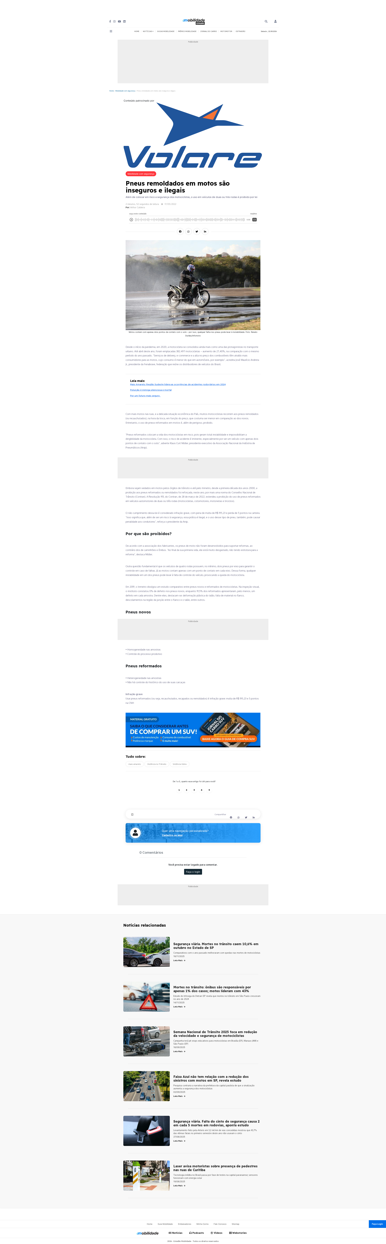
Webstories (239, 1232)
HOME (136, 31)
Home (111, 91)
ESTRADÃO (240, 31)
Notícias (176, 1232)
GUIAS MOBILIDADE (165, 31)
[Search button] (266, 21)
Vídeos (217, 1232)
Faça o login (193, 871)
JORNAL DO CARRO (208, 31)
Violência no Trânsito (156, 764)
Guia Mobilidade (165, 1224)
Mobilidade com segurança (125, 91)
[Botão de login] (275, 21)
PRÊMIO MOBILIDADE (187, 31)
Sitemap (235, 1224)
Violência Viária (180, 764)
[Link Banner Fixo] (193, 730)
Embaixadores (184, 1224)
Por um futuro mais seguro (145, 395)
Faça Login (377, 1224)
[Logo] (194, 21)
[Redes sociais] (110, 21)
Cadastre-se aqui (172, 835)
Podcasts (198, 1232)
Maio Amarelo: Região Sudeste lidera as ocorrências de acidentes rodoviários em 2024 (178, 384)
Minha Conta (202, 1224)
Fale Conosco (220, 1224)
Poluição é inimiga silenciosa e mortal (151, 390)
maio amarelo (134, 764)
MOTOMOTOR (226, 31)
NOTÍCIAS (147, 31)
